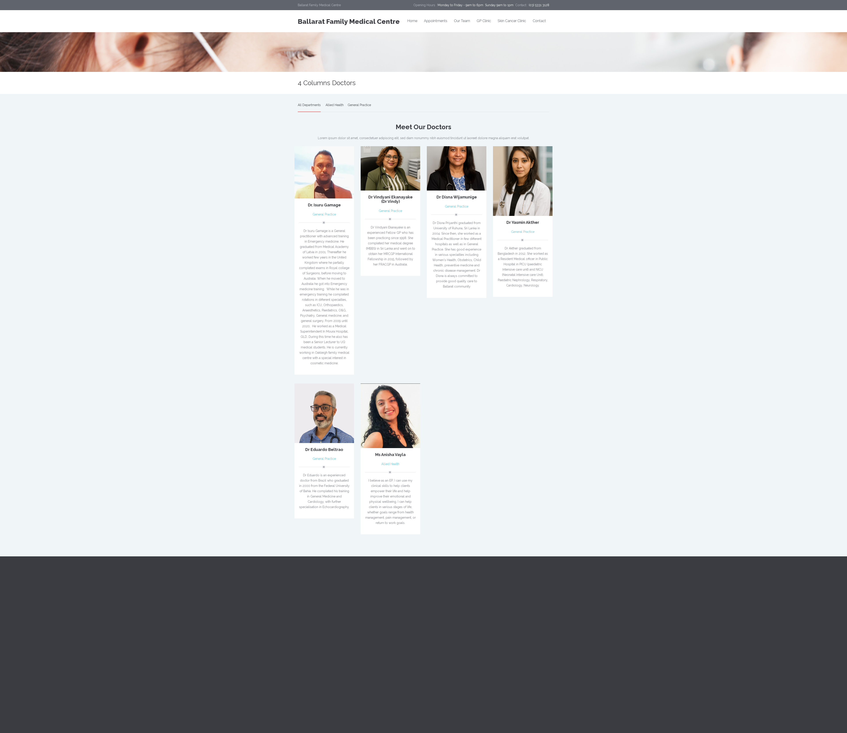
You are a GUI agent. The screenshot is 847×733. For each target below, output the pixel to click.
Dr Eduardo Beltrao (324, 449)
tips (541, 644)
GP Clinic (484, 21)
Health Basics (371, 656)
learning (524, 644)
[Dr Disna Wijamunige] (456, 168)
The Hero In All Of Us (442, 664)
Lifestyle (368, 666)
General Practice (359, 105)
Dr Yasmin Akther (522, 222)
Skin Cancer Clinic (512, 21)
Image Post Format (440, 624)
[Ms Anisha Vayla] (390, 415)
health (514, 634)
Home (412, 21)
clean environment (508, 614)
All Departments (309, 105)
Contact (539, 21)
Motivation (369, 676)
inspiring (534, 634)
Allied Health (335, 105)
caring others (520, 604)
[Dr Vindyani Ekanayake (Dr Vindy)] (390, 168)
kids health (502, 644)
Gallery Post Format (441, 644)
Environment (371, 646)
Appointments (435, 21)
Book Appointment (455, 594)
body (498, 604)
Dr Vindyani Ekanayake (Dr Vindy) (390, 199)
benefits (500, 593)
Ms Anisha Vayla (390, 454)
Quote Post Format (440, 634)
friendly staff (529, 624)
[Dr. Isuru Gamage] (324, 172)
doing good (503, 624)
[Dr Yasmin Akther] (523, 180)
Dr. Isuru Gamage (324, 205)
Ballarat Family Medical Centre (349, 21)
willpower (502, 654)
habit (498, 634)
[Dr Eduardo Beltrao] (324, 413)
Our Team (462, 21)
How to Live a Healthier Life (446, 654)
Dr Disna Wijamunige (457, 197)
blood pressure (526, 593)
